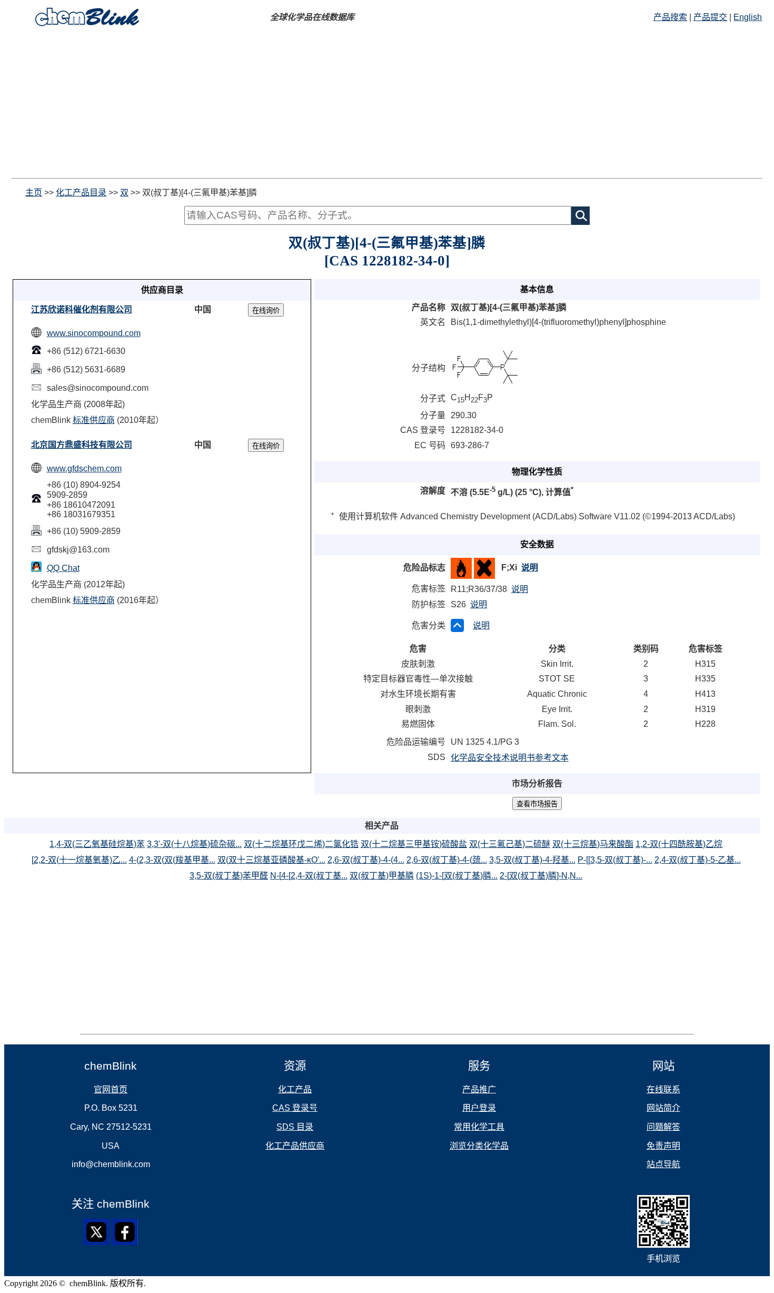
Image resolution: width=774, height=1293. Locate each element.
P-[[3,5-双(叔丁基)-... (615, 859)
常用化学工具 (479, 1126)
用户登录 (479, 1107)
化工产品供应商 (294, 1145)
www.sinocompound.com (94, 333)
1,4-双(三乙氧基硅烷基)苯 (97, 844)
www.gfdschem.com (84, 468)
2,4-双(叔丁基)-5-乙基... (697, 859)
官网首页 (110, 1089)
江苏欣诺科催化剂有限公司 (81, 309)
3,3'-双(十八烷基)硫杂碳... (194, 844)
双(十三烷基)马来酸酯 (592, 844)
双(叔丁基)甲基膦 (382, 875)
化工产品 (295, 1089)
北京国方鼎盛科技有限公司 (81, 444)
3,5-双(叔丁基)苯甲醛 (229, 875)
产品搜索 (670, 17)
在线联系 (663, 1089)
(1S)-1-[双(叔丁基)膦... (457, 875)
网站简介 (663, 1107)
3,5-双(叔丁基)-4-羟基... (532, 859)
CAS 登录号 (294, 1107)
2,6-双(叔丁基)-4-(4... (366, 859)
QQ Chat (63, 568)
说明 (529, 567)
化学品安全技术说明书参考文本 (510, 757)
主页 (33, 192)
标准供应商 (94, 420)
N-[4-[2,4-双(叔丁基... (309, 875)
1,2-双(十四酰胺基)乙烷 (679, 844)
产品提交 (710, 17)
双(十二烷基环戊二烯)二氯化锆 (301, 844)
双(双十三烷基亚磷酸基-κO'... (271, 859)
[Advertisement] (387, 104)
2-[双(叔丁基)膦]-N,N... (541, 875)
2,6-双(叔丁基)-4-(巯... (446, 859)
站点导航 (663, 1164)
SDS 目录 (294, 1126)
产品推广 (479, 1089)
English (747, 17)
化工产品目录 (81, 192)
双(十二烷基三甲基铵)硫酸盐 (414, 844)
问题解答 (663, 1126)
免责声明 (663, 1145)
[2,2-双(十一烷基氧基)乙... (79, 859)
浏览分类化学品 (479, 1145)
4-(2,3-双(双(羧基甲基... (172, 859)
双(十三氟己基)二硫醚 (509, 844)
